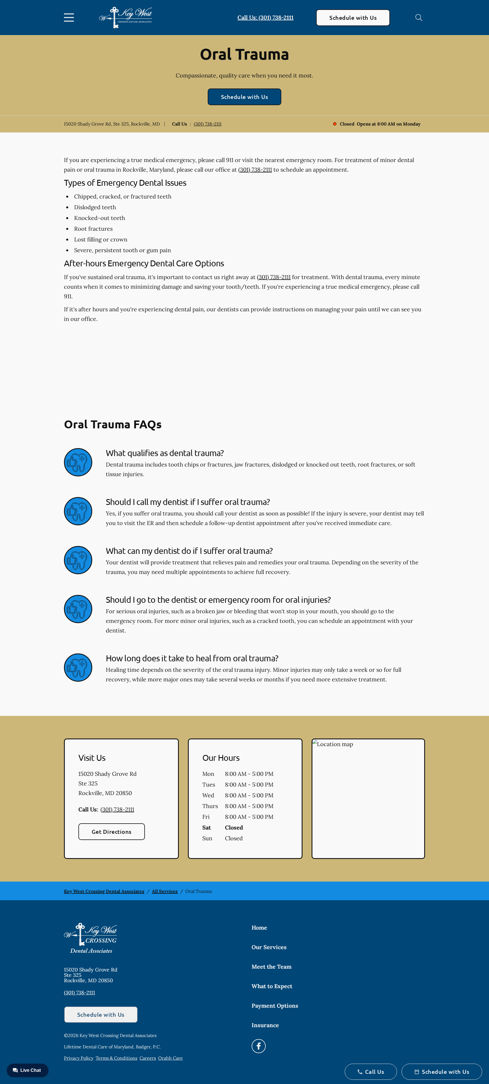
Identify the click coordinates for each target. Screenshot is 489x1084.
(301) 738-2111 (208, 124)
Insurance (265, 1025)
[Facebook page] (259, 1046)
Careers (148, 1058)
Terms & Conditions (116, 1058)
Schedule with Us (353, 17)
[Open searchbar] (419, 17)
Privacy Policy (78, 1058)
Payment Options (275, 1005)
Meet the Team (271, 966)
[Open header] (70, 17)
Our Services (269, 947)
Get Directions (112, 831)
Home (259, 927)
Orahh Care (170, 1058)
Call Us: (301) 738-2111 (265, 17)
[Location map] (368, 798)
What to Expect (272, 986)
